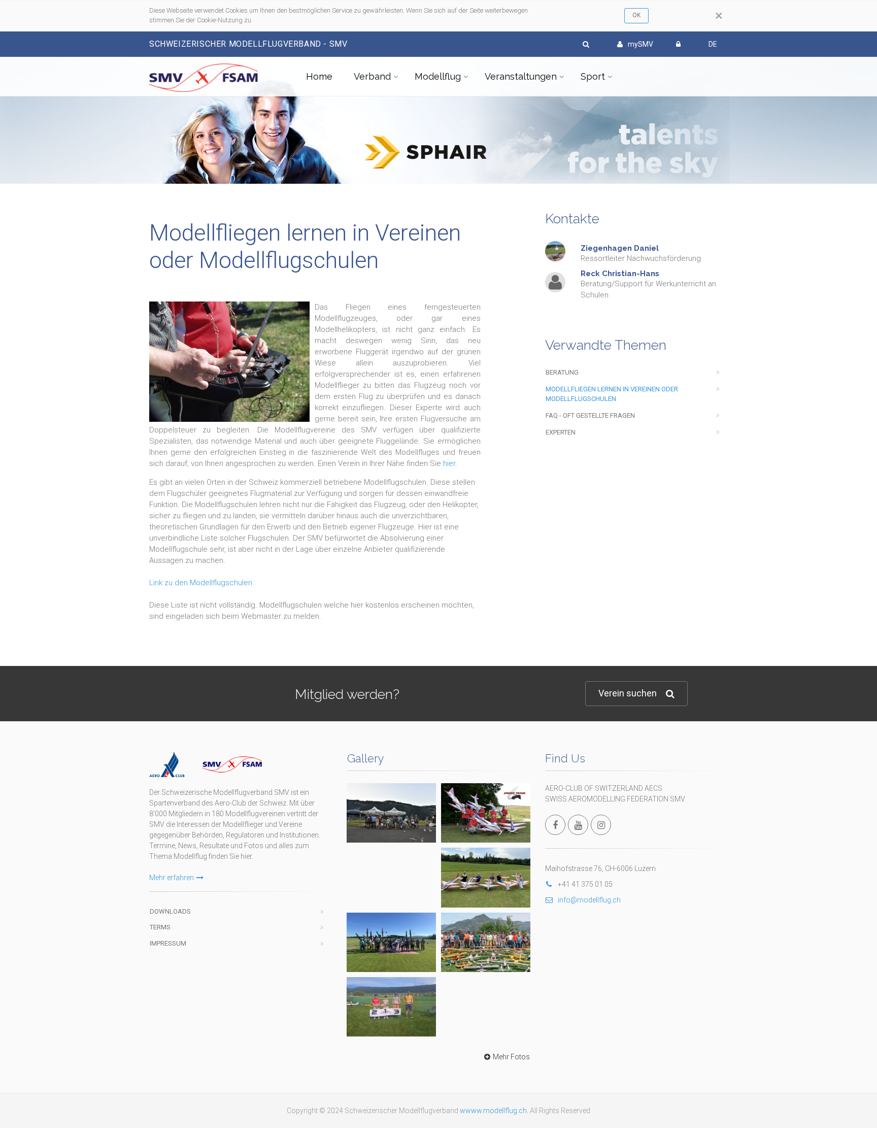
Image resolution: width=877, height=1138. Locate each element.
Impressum (168, 943)
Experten (561, 432)
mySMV (640, 44)
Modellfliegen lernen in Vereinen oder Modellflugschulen (612, 394)
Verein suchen (627, 693)
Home (319, 76)
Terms (160, 927)
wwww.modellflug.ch (493, 1111)
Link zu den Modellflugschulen (200, 582)
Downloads (170, 911)
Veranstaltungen (521, 76)
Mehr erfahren (171, 878)
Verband (372, 76)
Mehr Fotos (511, 1057)
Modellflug (438, 76)
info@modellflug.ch (589, 900)
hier (449, 463)
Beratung (562, 372)
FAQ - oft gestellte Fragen (590, 415)
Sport (593, 76)
